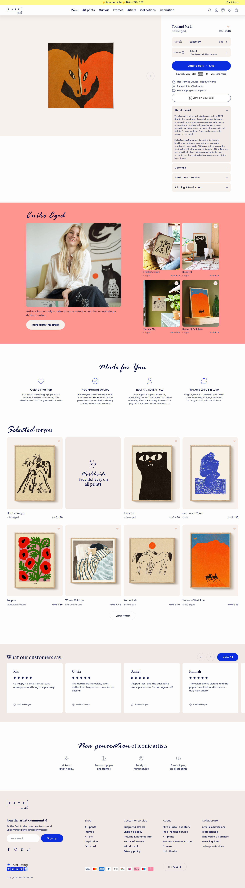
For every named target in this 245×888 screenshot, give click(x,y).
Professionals (210, 831)
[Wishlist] (230, 10)
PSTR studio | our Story (176, 827)
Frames (118, 10)
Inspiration (167, 10)
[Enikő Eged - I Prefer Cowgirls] (161, 246)
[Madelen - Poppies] (35, 560)
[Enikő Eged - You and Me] (161, 303)
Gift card (90, 846)
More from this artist (45, 325)
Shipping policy (133, 831)
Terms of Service (134, 841)
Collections (148, 10)
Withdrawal (131, 846)
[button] (201, 42)
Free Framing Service (187, 177)
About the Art (182, 110)
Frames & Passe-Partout (178, 841)
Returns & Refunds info (138, 836)
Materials (180, 167)
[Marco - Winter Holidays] (93, 560)
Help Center (170, 851)
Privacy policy (132, 851)
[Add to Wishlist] (228, 27)
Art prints (88, 10)
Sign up (52, 838)
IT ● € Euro (232, 2)
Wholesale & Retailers (215, 836)
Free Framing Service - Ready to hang (196, 81)
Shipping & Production (187, 187)
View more (123, 616)
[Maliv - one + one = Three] (210, 473)
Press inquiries (210, 841)
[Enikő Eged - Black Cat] (200, 246)
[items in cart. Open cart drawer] (236, 10)
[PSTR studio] (14, 10)
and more (221, 74)
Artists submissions (214, 827)
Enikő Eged (179, 31)
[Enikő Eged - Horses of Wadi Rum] (200, 303)
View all (228, 657)
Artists (131, 10)
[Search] (209, 10)
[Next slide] (150, 76)
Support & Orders (134, 827)
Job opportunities (213, 846)
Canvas (104, 10)
